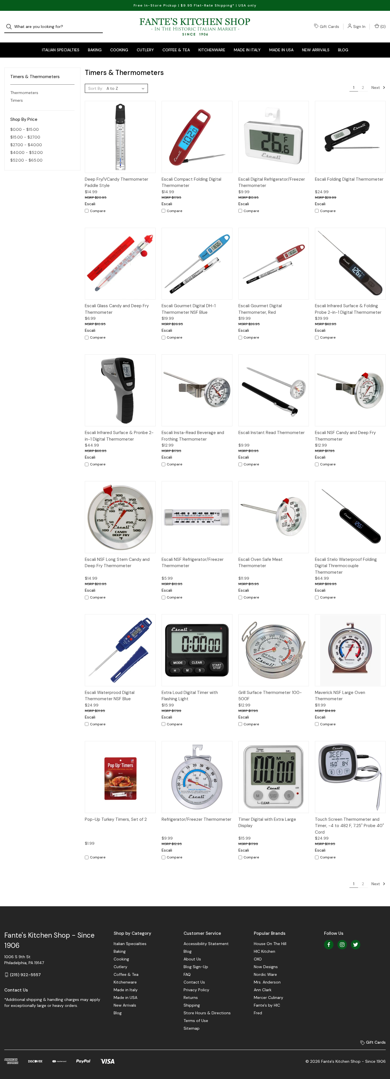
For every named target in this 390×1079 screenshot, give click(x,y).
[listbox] (127, 88)
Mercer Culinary (268, 997)
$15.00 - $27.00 (25, 137)
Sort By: (95, 88)
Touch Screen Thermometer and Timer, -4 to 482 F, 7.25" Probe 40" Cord (349, 826)
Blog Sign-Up (196, 966)
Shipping (192, 1005)
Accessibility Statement (206, 943)
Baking (95, 49)
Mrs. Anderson (267, 982)
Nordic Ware (265, 974)
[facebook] (328, 944)
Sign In (359, 26)
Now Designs (266, 966)
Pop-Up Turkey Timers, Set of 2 (116, 819)
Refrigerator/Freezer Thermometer (196, 819)
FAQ (187, 974)
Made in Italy (247, 49)
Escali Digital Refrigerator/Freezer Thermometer (271, 182)
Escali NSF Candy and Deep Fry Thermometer (345, 436)
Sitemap (192, 1028)
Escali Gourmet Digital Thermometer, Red (260, 309)
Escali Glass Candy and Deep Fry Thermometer (117, 309)
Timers (16, 100)
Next (376, 87)
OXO (258, 959)
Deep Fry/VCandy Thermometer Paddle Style (116, 182)
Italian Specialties (60, 49)
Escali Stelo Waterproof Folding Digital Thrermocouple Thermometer (346, 566)
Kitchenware (211, 49)
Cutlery (145, 49)
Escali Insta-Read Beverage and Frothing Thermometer (193, 436)
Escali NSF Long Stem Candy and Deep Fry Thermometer (117, 563)
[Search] (10, 26)
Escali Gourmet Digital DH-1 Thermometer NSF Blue (189, 309)
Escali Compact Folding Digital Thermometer (191, 182)
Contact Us (194, 982)
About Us (192, 959)
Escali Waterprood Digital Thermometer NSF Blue (109, 696)
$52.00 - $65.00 (26, 160)
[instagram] (342, 944)
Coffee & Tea (176, 49)
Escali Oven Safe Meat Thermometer (260, 563)
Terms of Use (196, 1020)
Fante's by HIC (267, 1005)
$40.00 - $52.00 (26, 152)
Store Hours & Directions (207, 1012)
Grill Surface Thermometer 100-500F (270, 696)
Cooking (119, 49)
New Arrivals (315, 49)
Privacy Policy (196, 989)
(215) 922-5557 (25, 974)
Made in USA (281, 49)
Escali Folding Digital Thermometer (349, 179)
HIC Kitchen (264, 951)
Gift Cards (329, 26)
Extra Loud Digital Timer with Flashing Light (190, 696)
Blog (343, 49)
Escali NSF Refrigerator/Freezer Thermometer (193, 563)
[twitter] (355, 944)
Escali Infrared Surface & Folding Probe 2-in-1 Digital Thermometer (348, 309)
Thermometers (24, 92)
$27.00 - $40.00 (26, 144)
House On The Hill (270, 943)
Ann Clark (263, 989)
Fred (258, 1012)
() (382, 26)
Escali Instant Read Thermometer (271, 432)
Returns (191, 997)
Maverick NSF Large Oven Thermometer (340, 696)
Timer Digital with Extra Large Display (267, 823)
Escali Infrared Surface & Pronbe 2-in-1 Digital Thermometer (119, 436)
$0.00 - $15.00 (24, 129)
